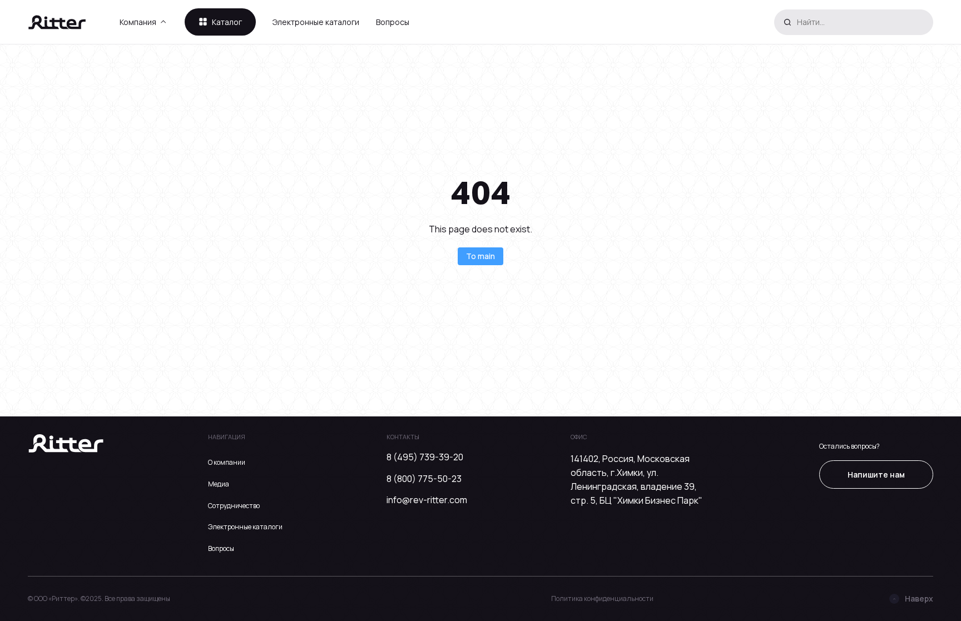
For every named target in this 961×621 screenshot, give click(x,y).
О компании (226, 462)
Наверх (919, 598)
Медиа (218, 484)
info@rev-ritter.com (427, 500)
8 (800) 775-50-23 (424, 479)
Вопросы (392, 22)
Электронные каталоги (316, 22)
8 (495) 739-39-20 (425, 457)
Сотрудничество (234, 505)
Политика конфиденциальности (602, 598)
